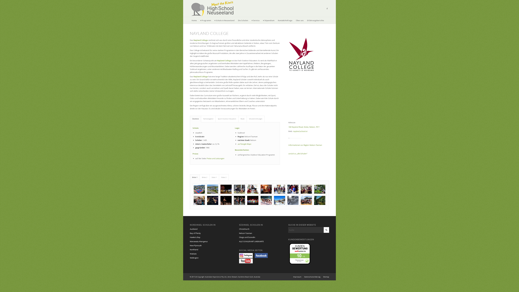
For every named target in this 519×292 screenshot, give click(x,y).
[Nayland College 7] (279, 189)
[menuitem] (194, 20)
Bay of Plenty (195, 233)
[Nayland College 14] (239, 200)
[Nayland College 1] (212, 189)
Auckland (193, 229)
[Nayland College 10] (319, 189)
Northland (194, 249)
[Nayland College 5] (253, 189)
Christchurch (244, 229)
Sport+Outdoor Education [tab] (227, 119)
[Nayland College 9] (306, 189)
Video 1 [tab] (214, 177)
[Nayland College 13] (226, 200)
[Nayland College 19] (306, 200)
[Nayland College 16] (266, 200)
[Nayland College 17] (279, 200)
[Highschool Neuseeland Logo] (213, 8)
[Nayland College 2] (199, 189)
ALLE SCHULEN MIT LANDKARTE (251, 241)
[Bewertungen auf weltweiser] (300, 253)
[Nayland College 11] (199, 200)
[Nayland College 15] (253, 200)
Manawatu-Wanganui (199, 241)
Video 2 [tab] (223, 177)
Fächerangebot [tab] (208, 119)
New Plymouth (196, 245)
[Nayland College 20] (319, 200)
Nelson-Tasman (245, 233)
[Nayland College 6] (266, 189)
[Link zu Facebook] (327, 8)
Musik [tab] (242, 119)
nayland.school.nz (300, 131)
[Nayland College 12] (212, 200)
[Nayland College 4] (239, 189)
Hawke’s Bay (195, 237)
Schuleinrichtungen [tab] (255, 119)
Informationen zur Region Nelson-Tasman (305, 145)
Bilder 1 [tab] (194, 177)
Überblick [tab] (195, 119)
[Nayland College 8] (293, 189)
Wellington (194, 258)
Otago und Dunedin (247, 237)
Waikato (193, 254)
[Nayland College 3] (226, 189)
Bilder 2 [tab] (204, 177)
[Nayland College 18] (293, 200)
